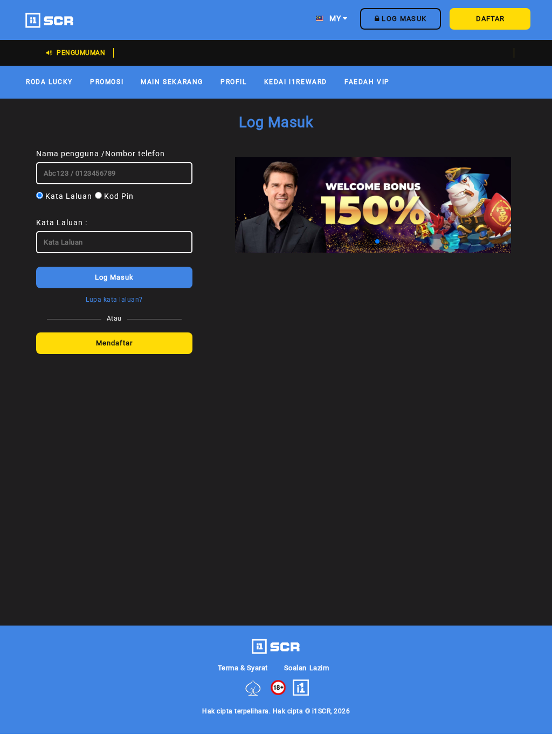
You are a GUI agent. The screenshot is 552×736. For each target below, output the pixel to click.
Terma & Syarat (243, 668)
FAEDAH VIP (367, 82)
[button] (343, 241)
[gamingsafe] (253, 687)
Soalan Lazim (306, 668)
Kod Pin (118, 196)
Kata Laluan (67, 196)
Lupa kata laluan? (114, 299)
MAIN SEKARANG (172, 82)
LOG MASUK (403, 19)
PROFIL (233, 82)
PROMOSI (106, 82)
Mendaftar (114, 343)
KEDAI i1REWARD (295, 82)
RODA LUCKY (49, 82)
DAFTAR (490, 19)
